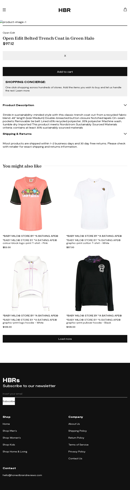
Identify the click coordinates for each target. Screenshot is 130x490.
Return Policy (76, 437)
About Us (74, 423)
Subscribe (9, 401)
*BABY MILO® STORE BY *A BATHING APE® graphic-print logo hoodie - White (30, 321)
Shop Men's (10, 430)
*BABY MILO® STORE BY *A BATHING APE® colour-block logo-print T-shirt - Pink (30, 241)
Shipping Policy (77, 430)
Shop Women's (12, 437)
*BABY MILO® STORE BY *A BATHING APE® (30, 235)
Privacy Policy (76, 451)
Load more (65, 338)
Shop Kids (9, 444)
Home (6, 423)
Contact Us (75, 458)
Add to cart (65, 71)
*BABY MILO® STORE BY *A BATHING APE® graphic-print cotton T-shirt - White (93, 241)
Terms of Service (78, 444)
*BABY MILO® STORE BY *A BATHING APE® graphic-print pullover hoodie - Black (93, 321)
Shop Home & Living (15, 451)
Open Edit (9, 32)
